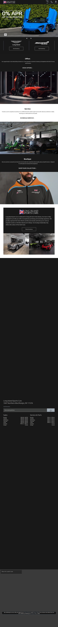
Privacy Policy (36, 612)
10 (55, 20)
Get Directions (6, 406)
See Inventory (16, 48)
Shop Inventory (29, 229)
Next (31, 38)
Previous (26, 38)
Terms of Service (27, 612)
